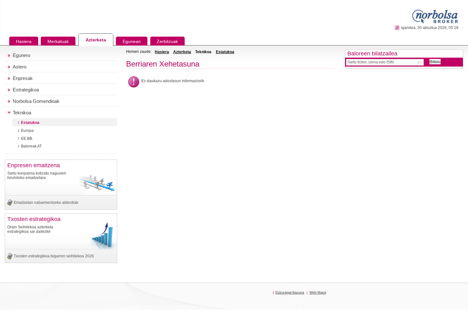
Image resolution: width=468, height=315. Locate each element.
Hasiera (162, 52)
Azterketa (182, 52)
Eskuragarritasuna (289, 292)
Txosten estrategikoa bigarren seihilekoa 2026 (54, 256)
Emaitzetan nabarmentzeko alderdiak (46, 202)
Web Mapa (317, 292)
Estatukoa (225, 52)
